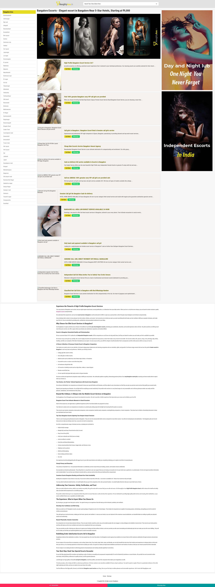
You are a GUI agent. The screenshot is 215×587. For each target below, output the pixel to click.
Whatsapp (75, 69)
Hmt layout (6, 150)
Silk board (6, 99)
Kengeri (5, 166)
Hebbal (5, 45)
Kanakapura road (8, 163)
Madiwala (6, 66)
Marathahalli (6, 72)
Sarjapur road (7, 190)
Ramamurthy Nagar (8, 180)
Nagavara (6, 173)
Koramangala (7, 59)
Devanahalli (6, 139)
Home (104, 576)
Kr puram (5, 62)
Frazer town (6, 143)
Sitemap (109, 576)
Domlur (5, 39)
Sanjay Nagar (7, 186)
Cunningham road (8, 133)
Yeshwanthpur (7, 96)
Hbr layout (6, 146)
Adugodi (5, 25)
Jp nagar (5, 55)
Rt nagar (5, 79)
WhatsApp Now (161, 585)
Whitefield (6, 89)
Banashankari (7, 29)
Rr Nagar (5, 113)
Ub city (5, 82)
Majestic (5, 69)
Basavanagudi (7, 123)
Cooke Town (6, 129)
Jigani (5, 160)
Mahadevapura (7, 170)
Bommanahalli (7, 15)
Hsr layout (6, 49)
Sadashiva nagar (7, 183)
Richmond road (7, 76)
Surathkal (5, 203)
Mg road (5, 22)
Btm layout (6, 35)
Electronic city (7, 42)
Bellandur (6, 106)
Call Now (67, 69)
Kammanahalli (7, 116)
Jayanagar (6, 52)
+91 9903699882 (53, 585)
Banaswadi (6, 102)
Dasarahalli (6, 136)
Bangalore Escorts (60, 311)
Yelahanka (6, 92)
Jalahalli (5, 156)
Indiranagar (6, 19)
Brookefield (6, 32)
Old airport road (7, 176)
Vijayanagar (6, 86)
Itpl (4, 153)
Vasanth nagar (7, 197)
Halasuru (5, 193)
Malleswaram (7, 109)
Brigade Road (7, 126)
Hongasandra (7, 200)
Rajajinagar (6, 119)
